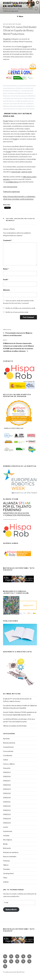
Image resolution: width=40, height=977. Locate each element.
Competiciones (8, 747)
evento (5, 827)
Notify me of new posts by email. (17, 312)
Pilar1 (18, 24)
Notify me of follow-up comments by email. (20, 308)
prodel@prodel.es (12, 182)
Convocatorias (8, 751)
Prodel (24, 46)
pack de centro (27, 172)
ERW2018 (7, 785)
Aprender (6, 739)
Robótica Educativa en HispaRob (19, 5)
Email (5, 279)
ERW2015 (7, 772)
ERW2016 (7, 776)
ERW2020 (7, 793)
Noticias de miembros (10, 852)
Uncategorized (8, 873)
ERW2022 (7, 806)
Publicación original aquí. (11, 192)
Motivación (7, 848)
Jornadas (6, 836)
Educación (19, 218)
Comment (7, 240)
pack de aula (15, 172)
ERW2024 (7, 819)
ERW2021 (7, 802)
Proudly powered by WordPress (14, 972)
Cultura (9, 218)
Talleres (6, 865)
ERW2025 (7, 823)
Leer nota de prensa (10, 187)
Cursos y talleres (9, 764)
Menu (21, 16)
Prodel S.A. (7, 39)
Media (5, 844)
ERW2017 (7, 781)
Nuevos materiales (9, 857)
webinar (6, 882)
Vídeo (5, 878)
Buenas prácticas (9, 743)
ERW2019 (7, 789)
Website (6, 290)
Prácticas (6, 861)
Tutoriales (6, 869)
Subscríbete (11, 910)
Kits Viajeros (7, 840)
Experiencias (7, 831)
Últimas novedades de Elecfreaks (15, 726)
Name (6, 269)
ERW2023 (7, 814)
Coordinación (7, 755)
